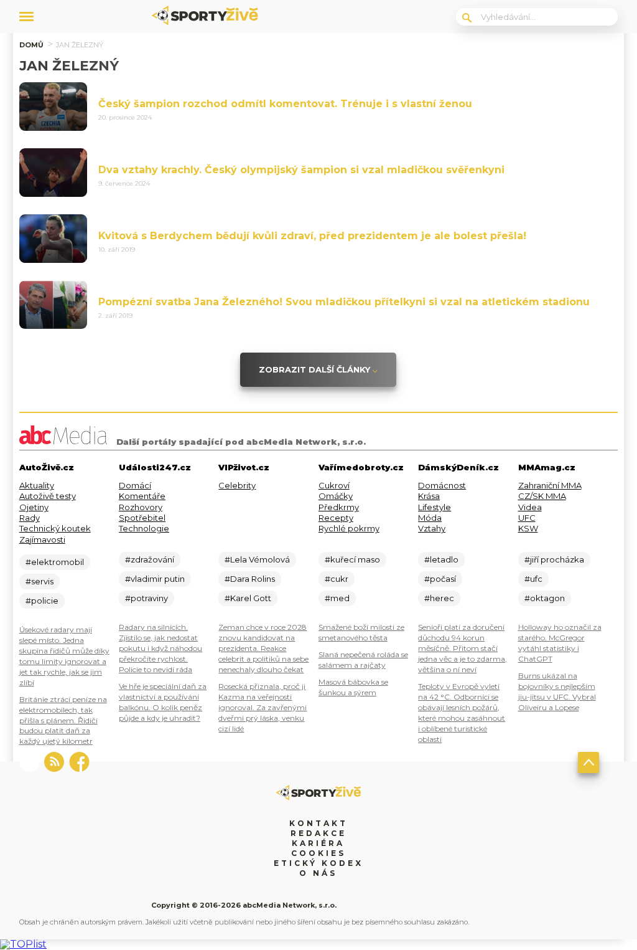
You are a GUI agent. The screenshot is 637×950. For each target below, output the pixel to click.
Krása (429, 496)
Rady (29, 518)
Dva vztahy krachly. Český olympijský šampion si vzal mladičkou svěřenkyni (301, 170)
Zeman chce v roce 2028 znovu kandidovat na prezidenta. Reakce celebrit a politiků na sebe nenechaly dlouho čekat (263, 648)
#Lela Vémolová (257, 559)
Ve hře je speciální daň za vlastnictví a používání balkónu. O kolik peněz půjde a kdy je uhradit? (163, 702)
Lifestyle (434, 507)
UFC (527, 518)
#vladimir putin (155, 579)
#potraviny (146, 598)
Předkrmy (338, 507)
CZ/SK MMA (542, 496)
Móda (430, 518)
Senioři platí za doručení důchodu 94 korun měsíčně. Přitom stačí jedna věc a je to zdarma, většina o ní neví (462, 648)
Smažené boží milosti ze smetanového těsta (361, 632)
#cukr (336, 579)
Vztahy (431, 528)
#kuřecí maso (352, 559)
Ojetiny (34, 507)
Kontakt (318, 823)
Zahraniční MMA (550, 485)
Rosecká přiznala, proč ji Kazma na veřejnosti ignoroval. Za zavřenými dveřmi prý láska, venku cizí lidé (262, 707)
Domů (31, 44)
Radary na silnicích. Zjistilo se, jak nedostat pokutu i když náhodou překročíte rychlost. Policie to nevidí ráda (160, 648)
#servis (39, 581)
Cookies (318, 853)
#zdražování (149, 559)
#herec (439, 598)
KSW (528, 528)
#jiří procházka (554, 559)
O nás (318, 873)
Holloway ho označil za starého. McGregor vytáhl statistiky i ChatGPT (560, 642)
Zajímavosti (42, 539)
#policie (42, 601)
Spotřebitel (142, 518)
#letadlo (441, 559)
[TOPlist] (23, 944)
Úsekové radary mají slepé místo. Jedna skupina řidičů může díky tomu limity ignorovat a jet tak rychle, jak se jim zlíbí (64, 656)
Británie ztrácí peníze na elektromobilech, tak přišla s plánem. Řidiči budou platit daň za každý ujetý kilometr (63, 720)
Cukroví (334, 485)
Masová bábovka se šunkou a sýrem (353, 687)
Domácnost (442, 485)
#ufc (533, 579)
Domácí (135, 485)
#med (337, 598)
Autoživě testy (47, 496)
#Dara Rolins (250, 579)
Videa (530, 507)
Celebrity (237, 485)
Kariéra (318, 843)
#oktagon (544, 598)
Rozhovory (140, 507)
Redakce (318, 833)
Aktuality (36, 485)
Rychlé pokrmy (348, 528)
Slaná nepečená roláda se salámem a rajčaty (363, 660)
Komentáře (142, 496)
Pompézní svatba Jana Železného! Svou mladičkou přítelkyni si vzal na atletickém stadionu (344, 302)
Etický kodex (318, 863)
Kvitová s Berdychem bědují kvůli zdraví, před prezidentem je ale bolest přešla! (312, 236)
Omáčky (335, 496)
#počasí (440, 579)
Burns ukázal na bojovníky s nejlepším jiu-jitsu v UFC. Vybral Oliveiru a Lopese (557, 691)
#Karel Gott (248, 598)
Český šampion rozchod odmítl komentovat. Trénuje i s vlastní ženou (285, 104)
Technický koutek (55, 528)
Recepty (335, 518)
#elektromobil (55, 562)
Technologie (144, 528)
